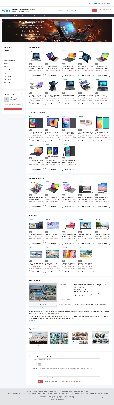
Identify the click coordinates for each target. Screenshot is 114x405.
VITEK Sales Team (38, 346)
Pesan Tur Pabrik (43, 308)
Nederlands (77, 393)
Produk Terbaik (7, 79)
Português (50, 393)
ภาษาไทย (86, 393)
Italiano (55, 393)
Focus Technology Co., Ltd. (52, 396)
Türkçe (91, 393)
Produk (16, 16)
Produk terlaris (7, 76)
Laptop (5, 54)
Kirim (40, 381)
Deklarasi (35, 391)
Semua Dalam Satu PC (9, 60)
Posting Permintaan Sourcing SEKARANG (70, 381)
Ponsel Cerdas (7, 70)
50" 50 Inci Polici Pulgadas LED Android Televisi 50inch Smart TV (102, 236)
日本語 (29, 393)
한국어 (67, 393)
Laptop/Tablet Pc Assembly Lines (59, 346)
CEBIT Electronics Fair (100, 346)
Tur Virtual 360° (43, 304)
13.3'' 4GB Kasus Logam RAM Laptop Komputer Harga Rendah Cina (85, 96)
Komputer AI (7, 50)
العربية (71, 393)
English (14, 393)
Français (34, 393)
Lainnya (6, 86)
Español (39, 393)
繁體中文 (24, 393)
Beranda (6, 16)
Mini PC (6, 66)
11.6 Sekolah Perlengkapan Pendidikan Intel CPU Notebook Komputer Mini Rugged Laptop (36, 68)
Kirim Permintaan (36, 75)
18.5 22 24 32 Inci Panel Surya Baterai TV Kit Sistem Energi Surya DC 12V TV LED (36, 236)
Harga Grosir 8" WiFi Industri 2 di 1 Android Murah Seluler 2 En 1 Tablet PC (36, 162)
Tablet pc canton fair (80, 346)
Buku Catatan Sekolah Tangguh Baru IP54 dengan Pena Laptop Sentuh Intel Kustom (86, 68)
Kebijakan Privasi (52, 391)
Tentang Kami (25, 16)
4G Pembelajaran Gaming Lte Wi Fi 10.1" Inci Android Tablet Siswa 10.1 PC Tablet (85, 133)
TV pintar (6, 73)
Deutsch (44, 393)
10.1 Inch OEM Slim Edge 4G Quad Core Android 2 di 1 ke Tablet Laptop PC (68, 133)
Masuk (89, 3)
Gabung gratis (96, 3)
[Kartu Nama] (21, 94)
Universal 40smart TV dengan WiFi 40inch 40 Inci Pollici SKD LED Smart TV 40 (69, 236)
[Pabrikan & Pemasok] (11, 3)
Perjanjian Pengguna (43, 391)
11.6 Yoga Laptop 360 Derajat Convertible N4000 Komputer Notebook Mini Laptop (52, 96)
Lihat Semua (32, 320)
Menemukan (37, 16)
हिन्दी (82, 393)
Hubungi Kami (47, 16)
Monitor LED (7, 63)
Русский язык (61, 393)
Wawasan (86, 391)
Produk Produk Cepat (78, 391)
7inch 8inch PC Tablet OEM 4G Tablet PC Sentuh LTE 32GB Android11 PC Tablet (69, 162)
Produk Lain (7, 82)
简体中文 (19, 393)
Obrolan (14, 99)
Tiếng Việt (96, 393)
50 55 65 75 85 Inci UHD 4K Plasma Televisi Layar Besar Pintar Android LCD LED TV (52, 264)
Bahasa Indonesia (104, 393)
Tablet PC (6, 57)
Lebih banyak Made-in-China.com (65, 391)
